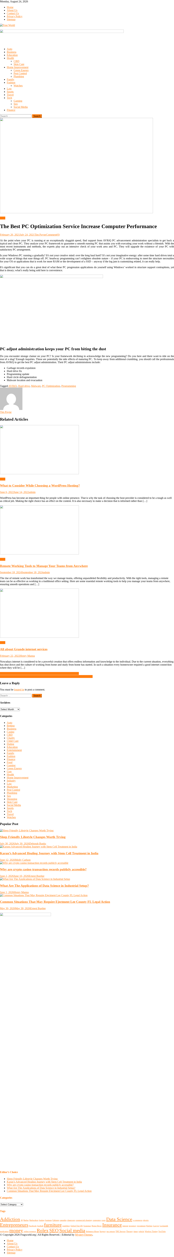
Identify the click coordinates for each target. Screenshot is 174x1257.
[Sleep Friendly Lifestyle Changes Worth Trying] (87, 830)
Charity (11, 737)
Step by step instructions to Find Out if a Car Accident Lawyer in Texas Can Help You (46, 676)
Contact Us (13, 13)
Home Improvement (17, 67)
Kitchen (149, 1226)
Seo (16, 103)
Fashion (11, 82)
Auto (9, 48)
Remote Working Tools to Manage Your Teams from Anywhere (44, 566)
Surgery (103, 1231)
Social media (72, 1230)
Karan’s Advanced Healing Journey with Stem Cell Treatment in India (49, 853)
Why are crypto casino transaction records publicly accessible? (43, 869)
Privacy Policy (14, 16)
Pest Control (20, 73)
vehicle (141, 1231)
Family (10, 79)
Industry (11, 780)
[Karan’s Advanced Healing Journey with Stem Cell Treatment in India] (87, 846)
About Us (12, 10)
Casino (10, 731)
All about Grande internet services (23, 649)
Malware (36, 386)
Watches (18, 85)
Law (9, 88)
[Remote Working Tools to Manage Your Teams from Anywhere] (87, 530)
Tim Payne (40, 234)
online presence (30, 1231)
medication (4, 1231)
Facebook (33, 1226)
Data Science (119, 1219)
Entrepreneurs (14, 1224)
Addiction (10, 1219)
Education (12, 55)
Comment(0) (53, 234)
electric (146, 1220)
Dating (10, 744)
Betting (11, 725)
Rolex (43, 1230)
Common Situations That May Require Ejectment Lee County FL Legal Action (55, 902)
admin (32, 492)
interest (125, 1226)
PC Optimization (51, 386)
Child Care (13, 741)
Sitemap (11, 19)
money (16, 1230)
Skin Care (19, 64)
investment (141, 1226)
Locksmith (164, 1226)
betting (42, 1220)
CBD (16, 61)
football (40, 1226)
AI (22, 1220)
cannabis (63, 1220)
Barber (26, 1220)
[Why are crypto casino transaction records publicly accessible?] (87, 863)
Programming (68, 386)
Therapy (129, 1231)
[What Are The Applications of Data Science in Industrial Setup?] (87, 879)
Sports (10, 91)
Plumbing (19, 76)
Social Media (21, 106)
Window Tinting (151, 1231)
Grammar (87, 1226)
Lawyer (156, 1226)
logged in (19, 689)
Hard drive (24, 386)
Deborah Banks (37, 843)
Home (10, 7)
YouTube (162, 1231)
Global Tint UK (77, 1226)
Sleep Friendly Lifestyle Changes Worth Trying (33, 837)
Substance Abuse (92, 1231)
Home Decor (97, 1226)
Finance (11, 110)
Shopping (12, 799)
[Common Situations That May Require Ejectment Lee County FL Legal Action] (87, 895)
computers (97, 1220)
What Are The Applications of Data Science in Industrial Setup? (44, 885)
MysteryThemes (83, 1234)
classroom (71, 1220)
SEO (54, 1230)
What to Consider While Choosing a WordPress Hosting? (40, 485)
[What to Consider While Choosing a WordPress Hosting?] (87, 450)
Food (9, 762)
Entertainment (14, 750)
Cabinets (55, 1220)
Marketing (12, 786)
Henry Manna (27, 655)
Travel (10, 94)
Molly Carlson (23, 859)
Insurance (112, 1224)
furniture (53, 1224)
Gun (9, 771)
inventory (132, 1226)
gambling (66, 1226)
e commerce (137, 1220)
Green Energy (21, 70)
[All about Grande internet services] (87, 613)
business (48, 1220)
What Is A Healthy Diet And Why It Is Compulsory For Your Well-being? (39, 673)
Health (10, 58)
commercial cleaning (84, 1220)
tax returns (111, 1231)
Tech (9, 97)
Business (11, 52)
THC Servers (121, 1231)
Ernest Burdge (36, 876)
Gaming (18, 100)
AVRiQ (12, 386)
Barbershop (33, 1220)
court (103, 1220)
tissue (136, 1231)
